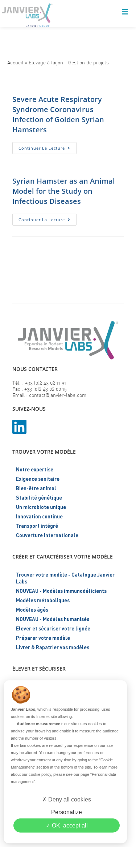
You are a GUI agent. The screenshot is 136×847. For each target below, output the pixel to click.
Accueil (15, 62)
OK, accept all (69, 825)
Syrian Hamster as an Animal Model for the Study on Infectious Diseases (63, 191)
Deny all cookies (69, 799)
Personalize (66, 812)
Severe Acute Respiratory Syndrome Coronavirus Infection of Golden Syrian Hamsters (58, 114)
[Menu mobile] (125, 12)
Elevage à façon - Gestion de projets (69, 62)
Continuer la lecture (47, 149)
